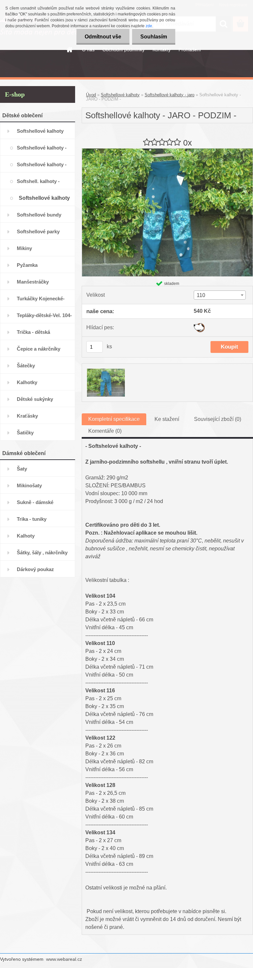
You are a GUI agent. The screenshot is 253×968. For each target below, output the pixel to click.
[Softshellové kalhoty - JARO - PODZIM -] (167, 151)
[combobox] (219, 295)
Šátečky (26, 365)
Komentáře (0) (105, 431)
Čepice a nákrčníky (38, 349)
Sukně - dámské (35, 502)
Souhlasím (153, 36)
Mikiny (24, 248)
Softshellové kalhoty (40, 131)
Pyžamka (27, 265)
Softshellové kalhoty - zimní (42, 150)
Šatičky (25, 432)
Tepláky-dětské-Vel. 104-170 (44, 317)
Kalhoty (26, 536)
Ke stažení (167, 419)
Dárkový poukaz (35, 569)
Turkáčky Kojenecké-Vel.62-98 (41, 301)
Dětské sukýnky (35, 399)
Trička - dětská (33, 332)
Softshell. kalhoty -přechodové (38, 183)
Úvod (91, 94)
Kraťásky (27, 416)
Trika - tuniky (31, 519)
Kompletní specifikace (114, 419)
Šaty (22, 469)
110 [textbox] (201, 295)
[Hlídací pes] (199, 325)
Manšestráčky (33, 282)
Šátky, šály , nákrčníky (42, 552)
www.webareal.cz (64, 959)
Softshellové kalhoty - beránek (42, 167)
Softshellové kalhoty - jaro (44, 200)
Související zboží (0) (217, 419)
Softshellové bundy (39, 215)
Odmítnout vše (103, 36)
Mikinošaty (29, 485)
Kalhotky (27, 382)
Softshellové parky (38, 231)
